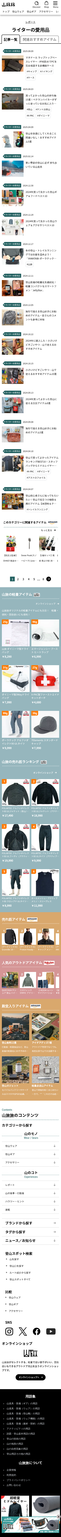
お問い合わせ (14, 1485)
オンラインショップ (45, 603)
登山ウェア (18, 11)
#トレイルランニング (37, 509)
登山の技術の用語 (16, 1439)
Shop (46, 6)
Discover (37, 6)
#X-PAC (30, 115)
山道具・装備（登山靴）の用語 (23, 1413)
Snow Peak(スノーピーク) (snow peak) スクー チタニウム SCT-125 (29, 558)
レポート (30, 22)
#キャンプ (32, 71)
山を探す (14, 1259)
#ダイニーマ (43, 115)
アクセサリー (46, 11)
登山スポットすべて (19, 1279)
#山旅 (29, 264)
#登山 (29, 109)
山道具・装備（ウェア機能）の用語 (26, 1418)
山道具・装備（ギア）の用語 (22, 1403)
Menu (55, 6)
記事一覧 (10, 39)
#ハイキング (46, 71)
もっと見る (46, 530)
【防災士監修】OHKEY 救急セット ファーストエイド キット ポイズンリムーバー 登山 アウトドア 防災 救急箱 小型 (10, 558)
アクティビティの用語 (18, 1428)
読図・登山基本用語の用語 (21, 1433)
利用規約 (11, 1475)
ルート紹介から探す (20, 1272)
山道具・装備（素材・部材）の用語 (26, 1423)
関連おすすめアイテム (39, 39)
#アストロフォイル (36, 477)
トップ (5, 11)
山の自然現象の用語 (17, 1449)
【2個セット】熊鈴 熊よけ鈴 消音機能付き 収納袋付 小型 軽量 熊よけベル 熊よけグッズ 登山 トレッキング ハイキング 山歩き (47, 558)
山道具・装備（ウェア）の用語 (23, 1408)
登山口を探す (16, 1266)
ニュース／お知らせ (20, 1240)
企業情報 (11, 1470)
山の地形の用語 (15, 1444)
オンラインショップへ (29, 1377)
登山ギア (31, 11)
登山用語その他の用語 (18, 1454)
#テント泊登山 (43, 109)
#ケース (30, 77)
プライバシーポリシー (18, 1480)
